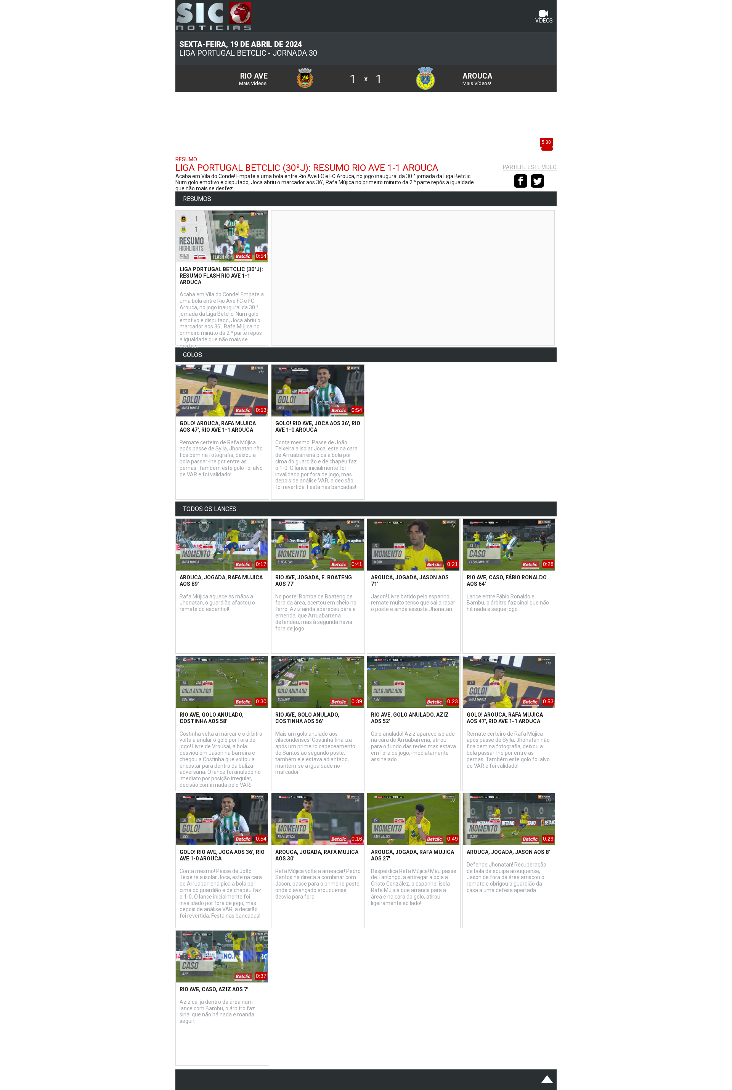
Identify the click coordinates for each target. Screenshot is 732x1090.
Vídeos (544, 21)
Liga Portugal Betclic (222, 53)
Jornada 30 (295, 53)
